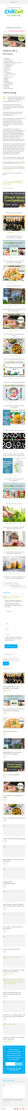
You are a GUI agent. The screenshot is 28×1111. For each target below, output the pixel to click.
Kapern (4, 182)
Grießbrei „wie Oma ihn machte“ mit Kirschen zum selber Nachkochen (14, 1015)
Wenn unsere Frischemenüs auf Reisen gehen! (14, 479)
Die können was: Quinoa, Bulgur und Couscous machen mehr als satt (14, 577)
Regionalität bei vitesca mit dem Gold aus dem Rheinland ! (14, 310)
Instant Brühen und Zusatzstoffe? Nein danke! (14, 406)
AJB (5, 30)
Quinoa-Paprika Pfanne (14, 286)
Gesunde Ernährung (17, 181)
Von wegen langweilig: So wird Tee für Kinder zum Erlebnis (14, 552)
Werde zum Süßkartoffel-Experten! (14, 359)
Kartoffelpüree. (21, 163)
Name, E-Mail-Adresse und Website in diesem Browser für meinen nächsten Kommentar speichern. (13, 639)
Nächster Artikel (17, 586)
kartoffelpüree (11, 182)
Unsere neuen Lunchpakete (14, 213)
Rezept (9, 184)
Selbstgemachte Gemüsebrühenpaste (14, 430)
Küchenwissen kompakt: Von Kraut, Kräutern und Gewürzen (14, 527)
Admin (10, 573)
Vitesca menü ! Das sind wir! (14, 504)
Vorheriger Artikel (11, 583)
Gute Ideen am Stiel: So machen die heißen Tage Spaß (14, 1038)
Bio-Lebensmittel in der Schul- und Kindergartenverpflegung (14, 261)
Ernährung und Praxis (7, 169)
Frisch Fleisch (13, 31)
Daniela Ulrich (10, 232)
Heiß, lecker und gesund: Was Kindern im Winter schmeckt (12, 993)
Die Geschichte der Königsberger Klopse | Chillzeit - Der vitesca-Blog (12, 597)
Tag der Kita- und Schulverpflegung (14, 382)
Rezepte (21, 31)
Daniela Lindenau (11, 548)
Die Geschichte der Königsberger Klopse (14, 335)
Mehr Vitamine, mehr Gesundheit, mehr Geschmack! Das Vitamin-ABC (14, 454)
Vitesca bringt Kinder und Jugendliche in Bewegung (14, 236)
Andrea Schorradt (10, 523)
